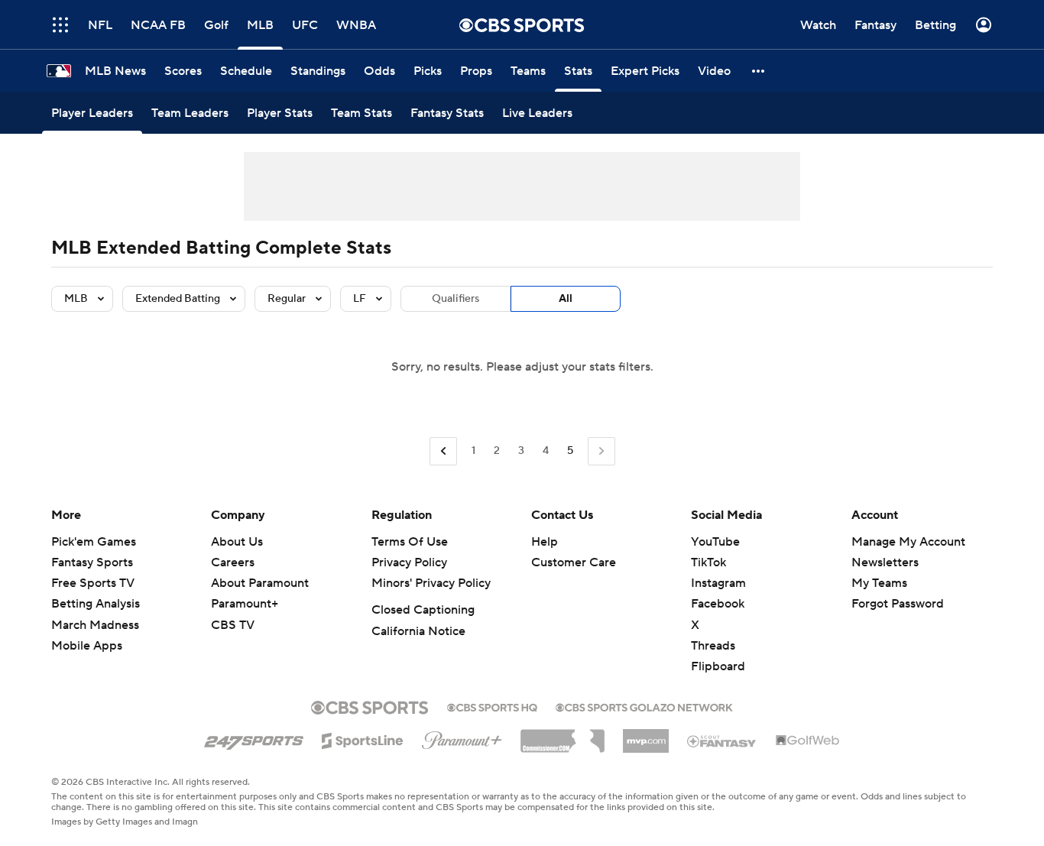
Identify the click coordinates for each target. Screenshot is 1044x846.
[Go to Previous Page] (443, 451)
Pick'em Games (93, 541)
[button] (60, 25)
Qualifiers (455, 299)
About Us (237, 541)
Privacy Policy (409, 562)
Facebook (717, 603)
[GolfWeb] (808, 741)
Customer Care (573, 562)
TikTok (708, 562)
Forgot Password (897, 603)
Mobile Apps (86, 645)
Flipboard (718, 666)
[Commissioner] (562, 735)
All (565, 299)
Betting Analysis (95, 603)
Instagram (718, 583)
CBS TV (233, 625)
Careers (233, 562)
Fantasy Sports (92, 562)
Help (544, 541)
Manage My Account (908, 541)
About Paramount (260, 583)
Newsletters (885, 562)
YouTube (715, 541)
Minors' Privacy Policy (431, 583)
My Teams (879, 583)
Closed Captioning (423, 609)
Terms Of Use (409, 541)
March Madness (95, 625)
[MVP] (646, 735)
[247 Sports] (253, 738)
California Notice (418, 631)
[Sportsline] (363, 738)
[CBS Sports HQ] (492, 706)
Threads (713, 645)
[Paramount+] (462, 737)
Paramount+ (244, 603)
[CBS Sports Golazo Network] (644, 706)
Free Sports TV (93, 583)
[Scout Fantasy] (722, 740)
